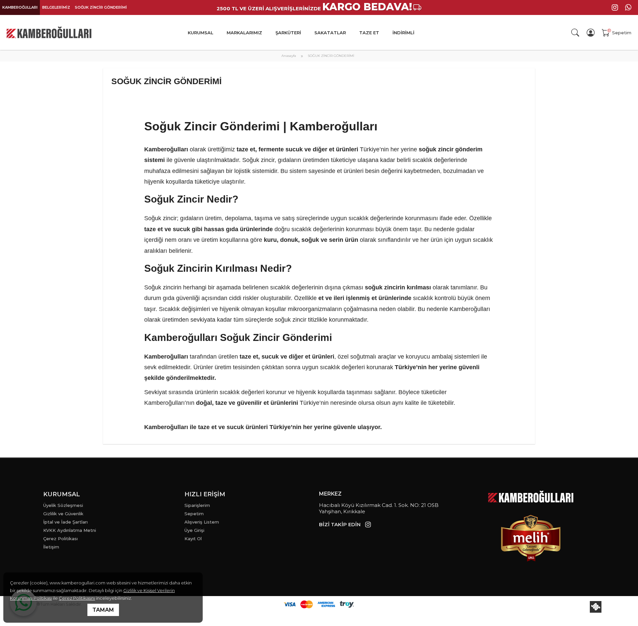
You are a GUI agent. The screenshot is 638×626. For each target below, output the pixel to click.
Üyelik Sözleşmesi (63, 505)
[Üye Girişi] (591, 32)
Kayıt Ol (193, 538)
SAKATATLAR (330, 32)
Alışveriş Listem (201, 522)
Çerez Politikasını (77, 598)
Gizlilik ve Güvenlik (63, 513)
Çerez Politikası (60, 538)
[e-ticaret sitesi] (595, 607)
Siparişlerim (197, 505)
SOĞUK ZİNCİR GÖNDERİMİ (101, 7)
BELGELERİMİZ (56, 7)
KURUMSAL (200, 32)
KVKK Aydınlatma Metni (69, 530)
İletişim (51, 546)
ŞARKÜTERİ (288, 32)
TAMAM (103, 610)
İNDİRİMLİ (403, 32)
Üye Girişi (194, 530)
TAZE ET (369, 32)
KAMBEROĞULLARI (20, 7)
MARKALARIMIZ (244, 32)
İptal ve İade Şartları (65, 522)
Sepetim (194, 513)
